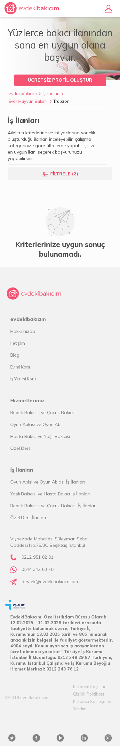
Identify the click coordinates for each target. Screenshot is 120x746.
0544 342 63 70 (37, 569)
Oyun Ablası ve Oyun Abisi (37, 424)
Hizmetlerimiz (27, 400)
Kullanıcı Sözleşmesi (92, 701)
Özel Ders (20, 448)
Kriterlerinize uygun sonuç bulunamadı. (60, 249)
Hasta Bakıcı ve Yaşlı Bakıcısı (40, 436)
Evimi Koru (20, 366)
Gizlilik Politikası (88, 694)
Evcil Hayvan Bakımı (28, 101)
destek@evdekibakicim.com (50, 581)
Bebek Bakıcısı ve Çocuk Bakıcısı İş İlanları (53, 506)
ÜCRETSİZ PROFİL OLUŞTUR (60, 80)
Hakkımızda (22, 331)
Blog (14, 355)
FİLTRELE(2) (64, 174)
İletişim (17, 343)
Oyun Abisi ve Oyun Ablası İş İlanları (47, 482)
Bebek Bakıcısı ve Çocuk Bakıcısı (43, 412)
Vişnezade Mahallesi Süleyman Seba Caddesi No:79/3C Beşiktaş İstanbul (49, 542)
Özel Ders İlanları (28, 517)
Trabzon (61, 101)
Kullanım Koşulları (90, 686)
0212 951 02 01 (37, 557)
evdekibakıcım (23, 93)
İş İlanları (51, 93)
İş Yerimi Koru (23, 378)
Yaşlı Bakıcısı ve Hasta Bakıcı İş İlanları (50, 494)
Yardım (79, 708)
